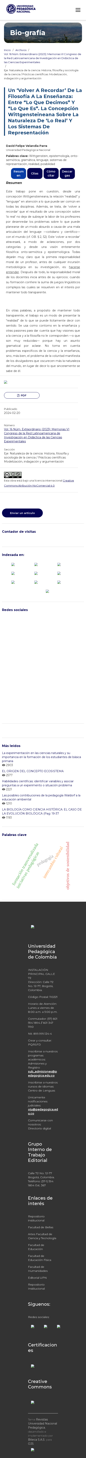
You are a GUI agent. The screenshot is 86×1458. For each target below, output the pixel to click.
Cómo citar (51, 173)
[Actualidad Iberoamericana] (13, 564)
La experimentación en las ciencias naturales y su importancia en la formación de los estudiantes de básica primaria (41, 757)
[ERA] (13, 573)
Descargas (67, 173)
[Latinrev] (36, 582)
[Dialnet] (36, 564)
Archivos (20, 50)
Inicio (7, 50)
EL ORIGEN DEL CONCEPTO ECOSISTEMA (33, 771)
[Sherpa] (59, 582)
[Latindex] (36, 573)
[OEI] (13, 582)
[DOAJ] (59, 564)
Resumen (19, 173)
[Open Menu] (78, 10)
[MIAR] (59, 573)
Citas (34, 173)
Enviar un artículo (22, 513)
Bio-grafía (27, 32)
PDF (23, 395)
